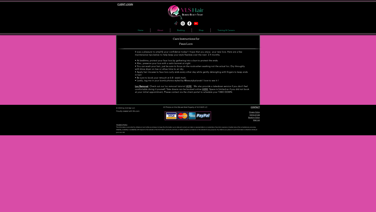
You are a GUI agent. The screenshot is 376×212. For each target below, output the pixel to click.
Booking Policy (254, 117)
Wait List (256, 120)
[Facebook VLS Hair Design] (189, 23)
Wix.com (136, 111)
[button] (226, 30)
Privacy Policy (254, 112)
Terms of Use (254, 115)
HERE (189, 86)
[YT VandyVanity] (196, 23)
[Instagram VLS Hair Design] (183, 23)
